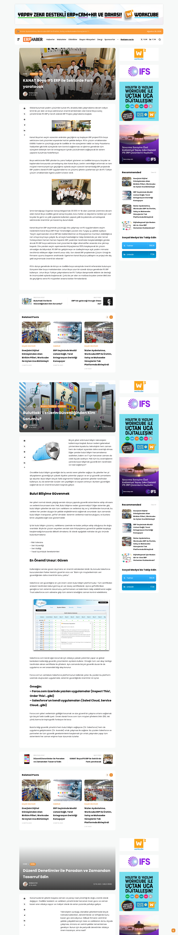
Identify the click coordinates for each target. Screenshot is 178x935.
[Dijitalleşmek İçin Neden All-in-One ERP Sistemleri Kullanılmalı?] (126, 225)
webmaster (33, 93)
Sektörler (34, 406)
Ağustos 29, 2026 (154, 31)
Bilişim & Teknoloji (48, 406)
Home (25, 74)
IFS (41, 74)
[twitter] (24, 114)
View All (153, 172)
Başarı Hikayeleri (28, 346)
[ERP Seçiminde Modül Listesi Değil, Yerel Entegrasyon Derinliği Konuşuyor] (67, 332)
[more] (24, 135)
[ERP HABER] (32, 39)
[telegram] (24, 125)
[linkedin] (24, 130)
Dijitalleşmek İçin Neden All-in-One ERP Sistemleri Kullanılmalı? (144, 225)
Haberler (34, 74)
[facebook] (24, 108)
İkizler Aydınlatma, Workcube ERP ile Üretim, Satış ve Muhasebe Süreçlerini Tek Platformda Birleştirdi (65, 31)
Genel (32, 864)
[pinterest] (24, 119)
